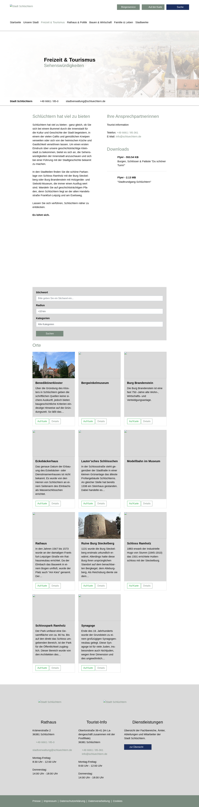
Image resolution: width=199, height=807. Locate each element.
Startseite (15, 22)
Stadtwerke (141, 22)
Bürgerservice (128, 7)
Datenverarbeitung (99, 801)
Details (55, 421)
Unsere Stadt (31, 22)
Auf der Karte (155, 7)
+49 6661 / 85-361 (127, 132)
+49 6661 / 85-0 (49, 101)
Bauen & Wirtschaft (100, 22)
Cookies (117, 801)
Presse (36, 801)
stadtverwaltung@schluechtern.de (85, 101)
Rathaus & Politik (77, 22)
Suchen (50, 333)
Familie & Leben (123, 22)
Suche (180, 7)
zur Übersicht (137, 747)
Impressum (50, 801)
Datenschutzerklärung (72, 801)
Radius (40, 305)
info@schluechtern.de (128, 136)
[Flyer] (114, 163)
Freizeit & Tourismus (53, 22)
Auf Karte (42, 421)
